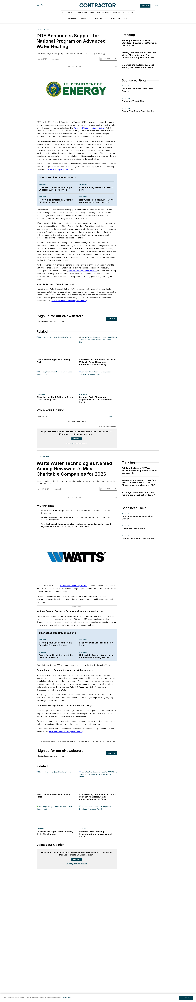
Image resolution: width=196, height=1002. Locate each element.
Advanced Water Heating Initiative (89, 128)
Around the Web (43, 29)
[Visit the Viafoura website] (111, 426)
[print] (116, 66)
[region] (77, 422)
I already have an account (76, 443)
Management (73, 18)
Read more (112, 870)
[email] (84, 66)
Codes (83, 18)
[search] (41, 5)
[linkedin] (73, 66)
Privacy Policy (66, 997)
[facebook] (69, 66)
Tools (125, 18)
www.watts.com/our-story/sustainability (66, 728)
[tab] (42, 416)
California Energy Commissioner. (82, 271)
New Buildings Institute (58, 169)
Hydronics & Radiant (98, 18)
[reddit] (80, 66)
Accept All (186, 998)
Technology (115, 18)
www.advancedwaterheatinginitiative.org (69, 301)
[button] (38, 5)
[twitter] (77, 66)
